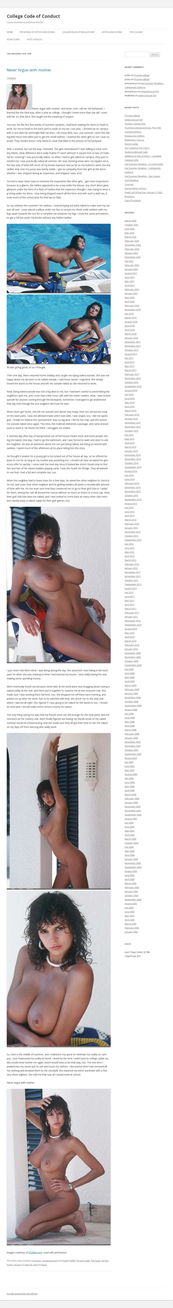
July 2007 (129, 762)
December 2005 (133, 806)
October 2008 (131, 701)
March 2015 (130, 447)
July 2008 (129, 713)
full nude (95, 1260)
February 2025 (132, 240)
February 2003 (132, 887)
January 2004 (131, 859)
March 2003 (130, 883)
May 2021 (129, 281)
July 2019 (129, 313)
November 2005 (133, 810)
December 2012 (133, 531)
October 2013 (131, 495)
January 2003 (131, 891)
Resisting (129, 196)
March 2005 (130, 838)
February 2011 (132, 612)
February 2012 (132, 564)
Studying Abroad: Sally (136, 152)
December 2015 (133, 422)
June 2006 (129, 782)
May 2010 (129, 632)
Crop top (129, 184)
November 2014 (133, 459)
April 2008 (129, 725)
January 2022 (131, 269)
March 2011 (130, 608)
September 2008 (133, 705)
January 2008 (131, 737)
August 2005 (131, 818)
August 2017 (131, 354)
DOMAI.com (35, 1252)
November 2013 (133, 491)
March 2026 (130, 220)
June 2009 (129, 673)
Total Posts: (131, 956)
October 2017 (131, 350)
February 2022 (132, 265)
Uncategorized (49, 1260)
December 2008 (133, 697)
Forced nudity (83, 1260)
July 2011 (129, 592)
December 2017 (133, 341)
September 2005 (133, 814)
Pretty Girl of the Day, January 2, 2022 (143, 192)
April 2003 (129, 879)
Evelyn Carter (131, 143)
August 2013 (131, 503)
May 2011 (129, 600)
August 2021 (131, 273)
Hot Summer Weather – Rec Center (142, 176)
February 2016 (132, 414)
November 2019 (133, 309)
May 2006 (129, 786)
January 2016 (131, 418)
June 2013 (129, 511)
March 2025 (130, 236)
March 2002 (130, 923)
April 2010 (129, 636)
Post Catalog (34, 39)
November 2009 (133, 657)
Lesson (17, 1264)
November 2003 (133, 863)
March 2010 (130, 640)
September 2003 (133, 867)
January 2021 (131, 293)
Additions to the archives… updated (143, 156)
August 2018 (131, 321)
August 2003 (131, 871)
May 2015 (129, 438)
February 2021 (132, 289)
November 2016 (133, 378)
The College (136, 32)
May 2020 (129, 297)
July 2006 (129, 778)
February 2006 (132, 798)
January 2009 (131, 693)
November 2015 (133, 426)
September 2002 (133, 899)
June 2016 (129, 398)
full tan (104, 1260)
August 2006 (131, 774)
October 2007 (131, 750)
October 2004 (131, 843)
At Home (36, 1260)
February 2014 (132, 483)
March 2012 (130, 560)
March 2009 (130, 685)
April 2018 (129, 329)
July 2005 (129, 822)
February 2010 (132, 645)
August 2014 (131, 471)
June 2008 (129, 717)
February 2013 (132, 523)
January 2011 (131, 616)
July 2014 (129, 475)
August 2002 (131, 903)
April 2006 (129, 790)
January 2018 (131, 337)
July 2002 (129, 907)
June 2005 (129, 826)
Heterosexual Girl (150, 91)
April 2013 (129, 515)
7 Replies (11, 78)
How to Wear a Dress (135, 188)
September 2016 (133, 386)
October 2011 (131, 580)
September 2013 (133, 499)
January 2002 (131, 931)
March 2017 (130, 370)
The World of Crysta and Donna (37, 32)
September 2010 (133, 624)
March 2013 (130, 519)
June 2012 (129, 548)
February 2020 (132, 305)
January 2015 (131, 451)
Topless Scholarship (135, 123)
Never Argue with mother (29, 69)
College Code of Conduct (33, 16)
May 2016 (129, 402)
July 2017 (129, 358)
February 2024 (132, 249)
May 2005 (129, 830)
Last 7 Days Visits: (134, 952)
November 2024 (133, 244)
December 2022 (133, 257)
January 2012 (131, 568)
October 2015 (131, 430)
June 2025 (129, 228)
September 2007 (133, 754)
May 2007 (129, 770)
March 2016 (130, 410)
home (10, 1264)
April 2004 (129, 855)
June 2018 (129, 325)
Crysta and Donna (112, 32)
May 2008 (129, 721)
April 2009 (129, 681)
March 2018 (130, 333)
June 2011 (129, 596)
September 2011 (133, 584)
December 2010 (133, 620)
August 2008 (131, 709)
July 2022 (129, 261)
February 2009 (132, 689)
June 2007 (129, 766)
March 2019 (130, 317)
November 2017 (133, 345)
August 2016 (131, 390)
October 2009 (131, 661)
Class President (133, 200)
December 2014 (133, 455)
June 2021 (129, 277)
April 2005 (129, 834)
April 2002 (129, 919)
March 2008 (130, 729)
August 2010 (131, 628)
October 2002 (131, 895)
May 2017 (129, 366)
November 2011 (133, 576)
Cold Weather (132, 180)
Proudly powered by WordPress (22, 1293)
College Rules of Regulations (78, 32)
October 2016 (131, 382)
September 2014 (133, 467)
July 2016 (129, 394)
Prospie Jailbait (141, 75)
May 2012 (129, 552)
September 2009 (133, 665)
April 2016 (129, 406)
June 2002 (129, 911)
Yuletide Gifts (131, 160)
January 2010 (131, 649)
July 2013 (129, 507)
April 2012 (129, 556)
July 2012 (129, 543)
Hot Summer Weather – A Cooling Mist (144, 164)
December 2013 (133, 487)
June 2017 (129, 362)
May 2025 (129, 232)
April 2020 (129, 301)
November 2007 (133, 746)
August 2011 (131, 588)
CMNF (72, 1260)
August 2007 (131, 758)
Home (10, 32)
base (44, 1264)
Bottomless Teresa (134, 139)
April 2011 (129, 604)
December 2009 (133, 653)
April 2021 (129, 285)
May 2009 (129, 677)
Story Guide (13, 39)
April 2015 (129, 442)
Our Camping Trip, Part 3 (137, 148)
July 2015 (129, 434)
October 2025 (131, 224)
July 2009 (129, 669)
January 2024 (131, 253)
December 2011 (133, 572)
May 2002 (129, 915)
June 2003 (129, 875)
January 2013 (131, 527)
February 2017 (132, 374)
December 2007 (133, 741)
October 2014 (131, 463)
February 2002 (132, 927)
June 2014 (129, 479)
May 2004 (129, 851)
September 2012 (133, 539)
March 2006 (130, 794)
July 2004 (129, 847)
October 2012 (131, 535)
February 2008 (132, 733)
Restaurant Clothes (134, 135)
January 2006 (131, 802)
